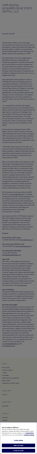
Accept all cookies (18, 450)
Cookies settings (29, 435)
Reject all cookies (18, 445)
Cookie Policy (30, 433)
